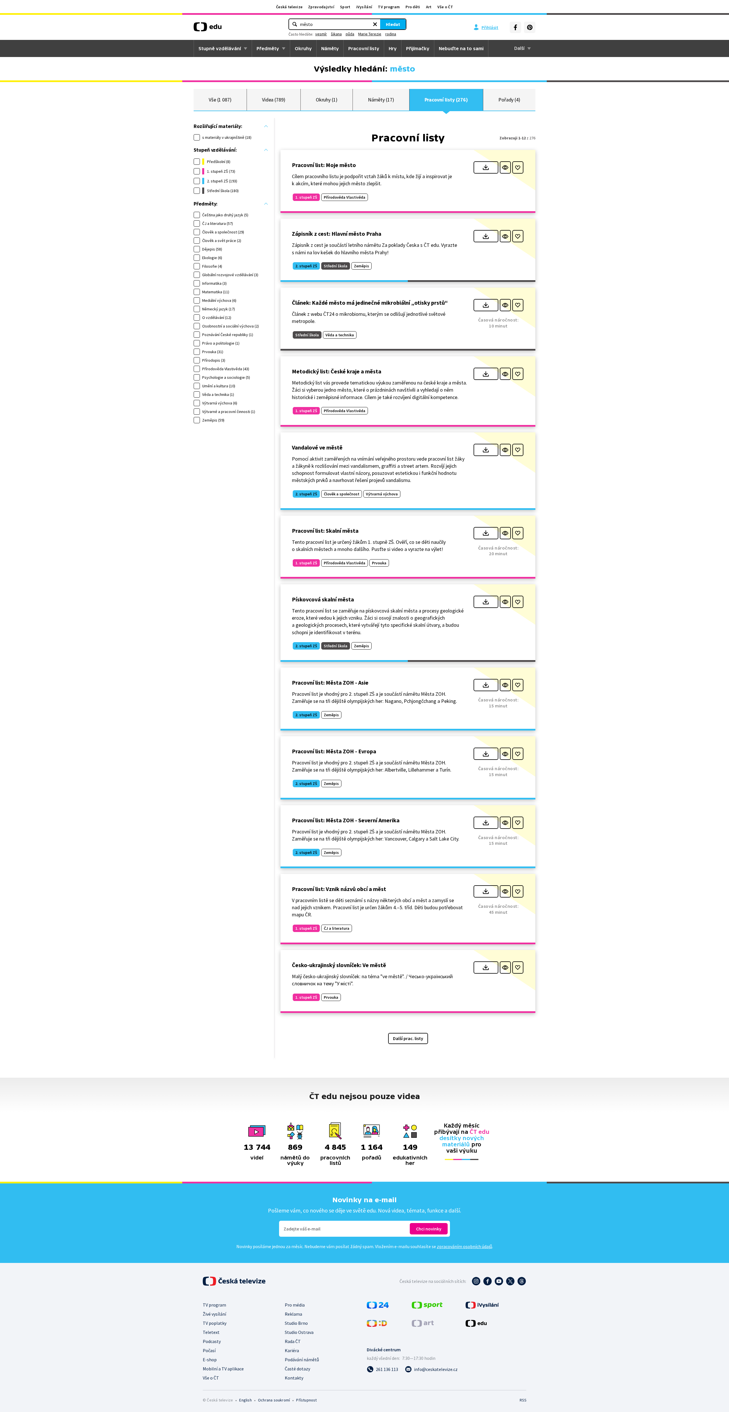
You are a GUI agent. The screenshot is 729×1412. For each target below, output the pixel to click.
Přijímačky (417, 48)
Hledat (393, 24)
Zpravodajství (321, 6)
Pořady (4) (509, 99)
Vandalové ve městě (317, 447)
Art (429, 6)
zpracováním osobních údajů (464, 1246)
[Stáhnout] (486, 167)
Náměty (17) (381, 99)
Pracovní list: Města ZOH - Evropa (334, 751)
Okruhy (303, 48)
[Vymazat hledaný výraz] (375, 24)
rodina (390, 33)
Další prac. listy (408, 1038)
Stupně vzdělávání (219, 48)
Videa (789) (273, 99)
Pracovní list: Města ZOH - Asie (330, 682)
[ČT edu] (208, 29)
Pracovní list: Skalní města (325, 530)
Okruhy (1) (326, 99)
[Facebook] (515, 27)
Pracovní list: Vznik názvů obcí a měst (339, 888)
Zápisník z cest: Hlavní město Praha (336, 233)
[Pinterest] (529, 27)
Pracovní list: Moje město (324, 164)
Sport (345, 6)
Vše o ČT (445, 6)
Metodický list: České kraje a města (336, 371)
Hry (393, 48)
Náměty (330, 48)
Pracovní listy (363, 48)
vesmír (321, 33)
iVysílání (364, 6)
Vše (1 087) (220, 99)
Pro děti (413, 6)
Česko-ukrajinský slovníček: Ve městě (339, 965)
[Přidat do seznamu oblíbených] (517, 167)
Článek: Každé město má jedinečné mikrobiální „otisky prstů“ (370, 302)
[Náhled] (505, 167)
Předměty (268, 48)
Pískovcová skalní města (323, 599)
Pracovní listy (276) (446, 99)
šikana (336, 33)
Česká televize (289, 6)
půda (350, 33)
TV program (389, 6)
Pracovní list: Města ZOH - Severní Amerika (346, 820)
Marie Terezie (369, 33)
